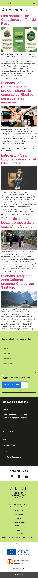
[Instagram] (12, 477)
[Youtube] (26, 477)
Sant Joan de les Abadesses (15, 418)
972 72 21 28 (8, 431)
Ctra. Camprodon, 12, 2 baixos (16, 414)
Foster (23, 568)
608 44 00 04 (9, 445)
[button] (34, 3)
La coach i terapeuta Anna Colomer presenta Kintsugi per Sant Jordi (17, 281)
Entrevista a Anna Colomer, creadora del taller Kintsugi (18, 159)
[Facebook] (19, 477)
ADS (25, 544)
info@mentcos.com (12, 457)
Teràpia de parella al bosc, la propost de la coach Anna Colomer (17, 222)
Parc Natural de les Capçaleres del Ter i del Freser (19, 19)
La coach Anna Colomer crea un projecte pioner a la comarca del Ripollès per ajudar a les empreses (17, 92)
